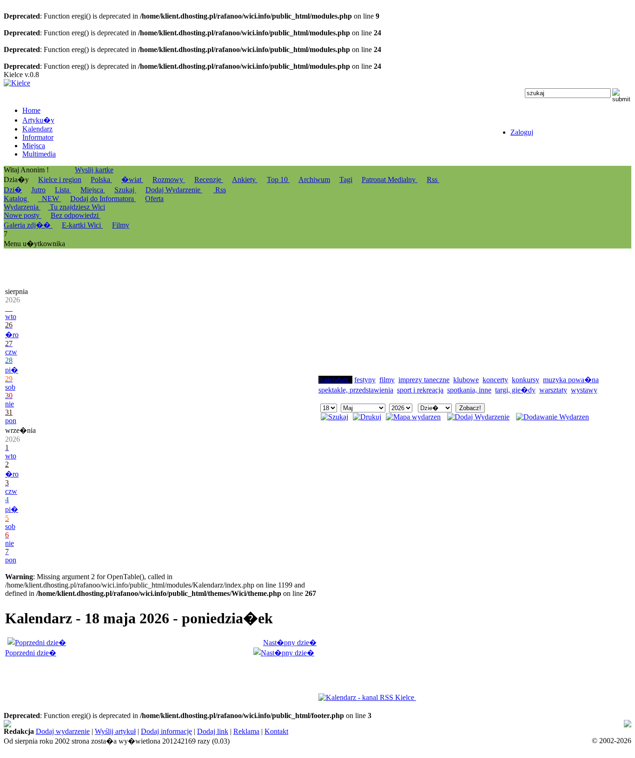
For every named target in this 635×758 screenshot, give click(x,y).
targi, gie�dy (515, 390)
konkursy (525, 380)
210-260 (298, 732)
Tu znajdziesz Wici (76, 207)
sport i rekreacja (420, 390)
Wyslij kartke (94, 170)
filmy (387, 380)
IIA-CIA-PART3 (502, 724)
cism (435, 724)
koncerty (495, 380)
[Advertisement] (388, 316)
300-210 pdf (408, 724)
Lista (63, 190)
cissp (160, 732)
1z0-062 (227, 732)
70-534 (134, 732)
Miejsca (92, 190)
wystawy (584, 390)
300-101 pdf (195, 732)
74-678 (14, 724)
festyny (365, 380)
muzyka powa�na (571, 380)
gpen (575, 724)
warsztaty (553, 390)
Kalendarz (334, 380)
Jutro (38, 190)
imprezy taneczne (424, 380)
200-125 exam (340, 724)
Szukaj (125, 190)
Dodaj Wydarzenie (174, 190)
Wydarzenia (22, 207)
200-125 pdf (250, 724)
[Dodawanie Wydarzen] (552, 417)
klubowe (466, 380)
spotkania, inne (469, 390)
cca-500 (547, 724)
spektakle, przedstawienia (355, 390)
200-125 (282, 724)
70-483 (307, 724)
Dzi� (13, 190)
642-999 (376, 724)
